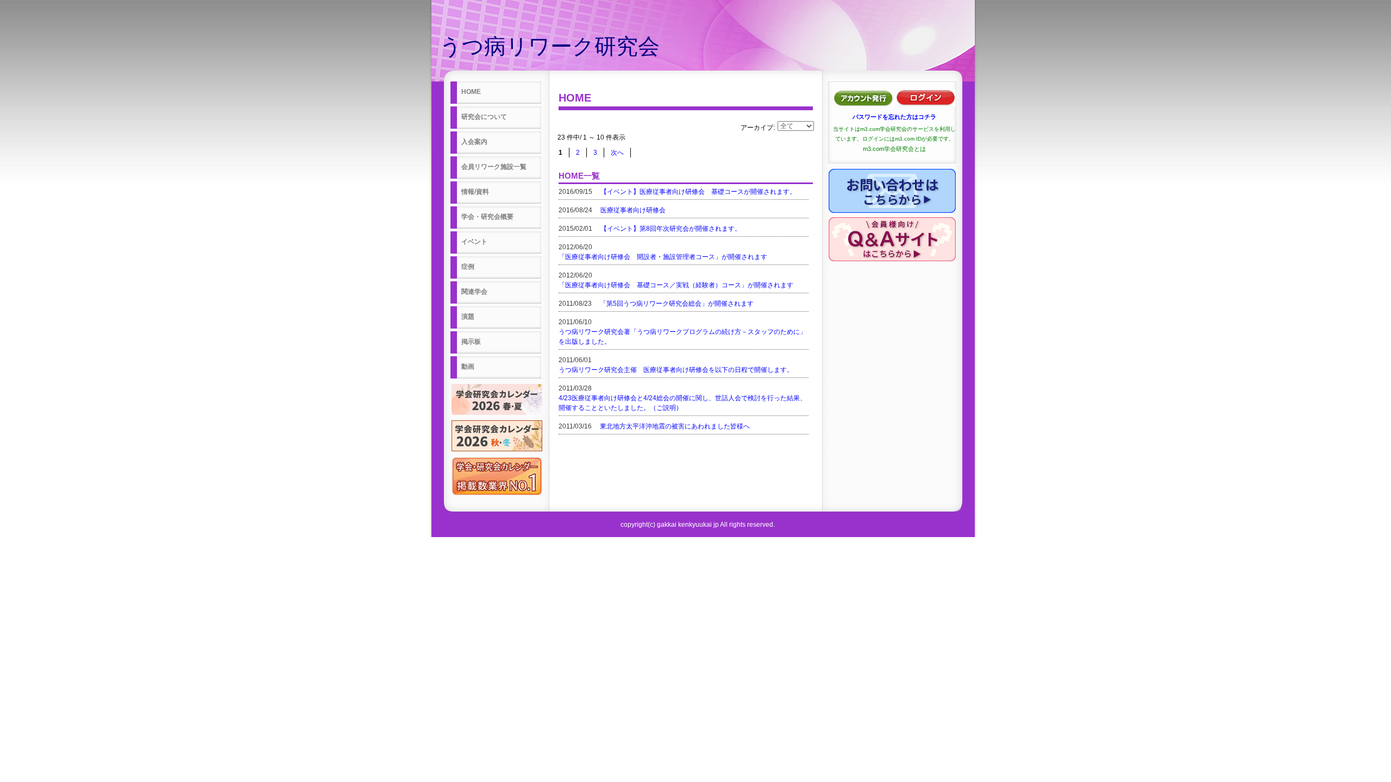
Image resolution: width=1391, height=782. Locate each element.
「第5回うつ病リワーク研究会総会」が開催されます (677, 303)
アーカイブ (757, 127)
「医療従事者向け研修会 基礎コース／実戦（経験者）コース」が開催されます (676, 285)
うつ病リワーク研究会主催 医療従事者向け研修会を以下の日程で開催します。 (676, 370)
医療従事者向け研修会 (633, 210)
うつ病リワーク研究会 (550, 46)
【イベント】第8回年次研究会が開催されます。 (670, 228)
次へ (617, 152)
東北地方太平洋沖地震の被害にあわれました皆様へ (675, 426)
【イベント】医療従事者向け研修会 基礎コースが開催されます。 (698, 191)
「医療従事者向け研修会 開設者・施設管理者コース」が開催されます (663, 257)
